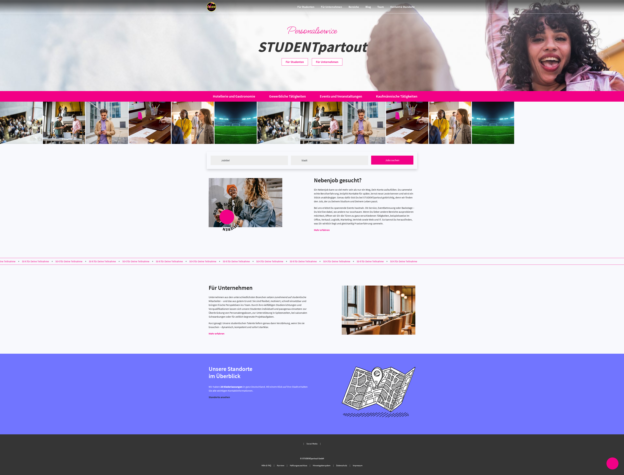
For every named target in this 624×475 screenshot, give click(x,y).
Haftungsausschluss (298, 465)
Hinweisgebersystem (322, 465)
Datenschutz (341, 465)
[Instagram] (307, 451)
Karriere (280, 465)
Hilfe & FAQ (266, 465)
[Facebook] (312, 451)
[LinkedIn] (317, 451)
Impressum (358, 465)
